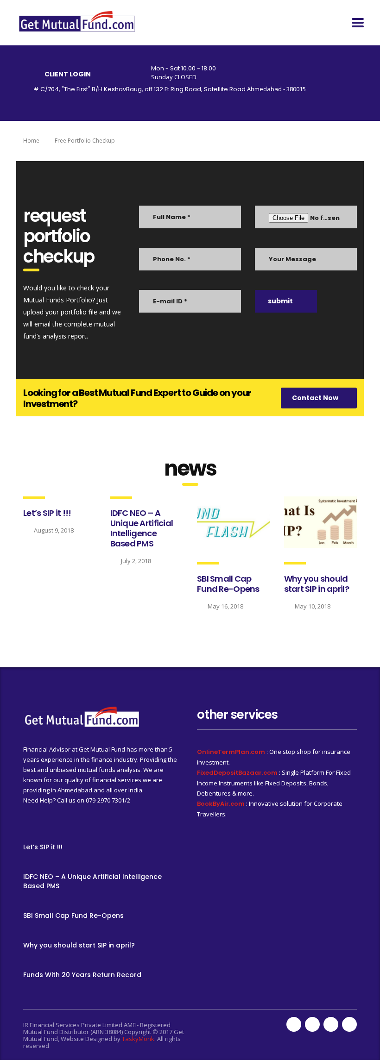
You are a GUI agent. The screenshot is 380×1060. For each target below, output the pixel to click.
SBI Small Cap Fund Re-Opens (228, 584)
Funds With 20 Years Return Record (82, 974)
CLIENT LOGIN (67, 74)
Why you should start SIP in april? (316, 584)
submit (280, 301)
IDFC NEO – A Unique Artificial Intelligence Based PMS (141, 528)
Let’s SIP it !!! (47, 513)
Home (31, 140)
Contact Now (315, 397)
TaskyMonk (138, 1039)
